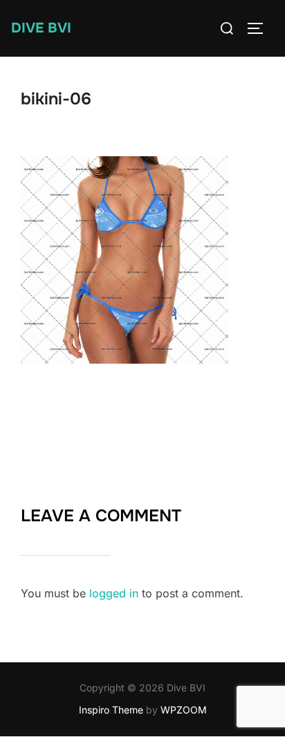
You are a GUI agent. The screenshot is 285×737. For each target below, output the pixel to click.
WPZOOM (183, 710)
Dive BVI (41, 28)
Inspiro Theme (111, 710)
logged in (113, 593)
